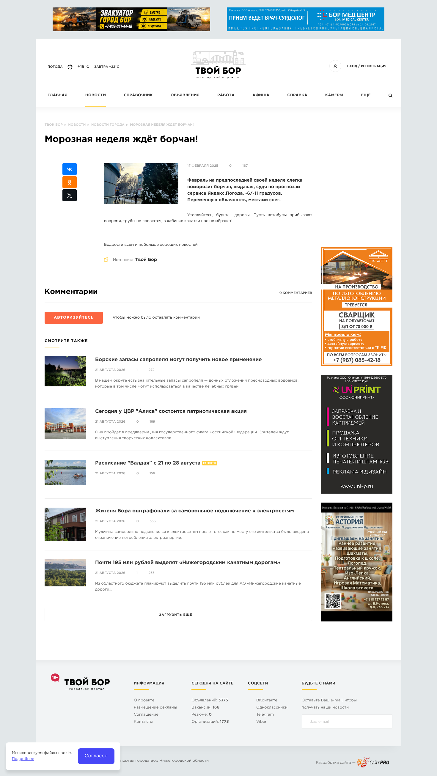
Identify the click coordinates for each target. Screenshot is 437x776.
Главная (57, 95)
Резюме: (201, 715)
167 (245, 165)
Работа (226, 95)
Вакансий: (205, 707)
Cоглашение (146, 715)
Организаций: (210, 722)
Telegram (265, 715)
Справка (297, 95)
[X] (69, 195)
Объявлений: (209, 700)
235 (152, 573)
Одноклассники (271, 707)
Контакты (143, 722)
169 (152, 421)
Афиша (260, 95)
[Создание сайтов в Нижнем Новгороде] (373, 763)
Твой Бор (146, 260)
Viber (261, 722)
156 (152, 473)
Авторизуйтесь (74, 317)
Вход (352, 66)
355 (152, 521)
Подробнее (23, 759)
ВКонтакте (266, 700)
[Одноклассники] (69, 182)
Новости (95, 95)
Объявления (185, 95)
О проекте (144, 700)
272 (152, 370)
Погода (55, 66)
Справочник (138, 95)
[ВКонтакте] (69, 169)
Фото (212, 463)
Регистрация (373, 66)
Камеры (334, 95)
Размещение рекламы (155, 707)
